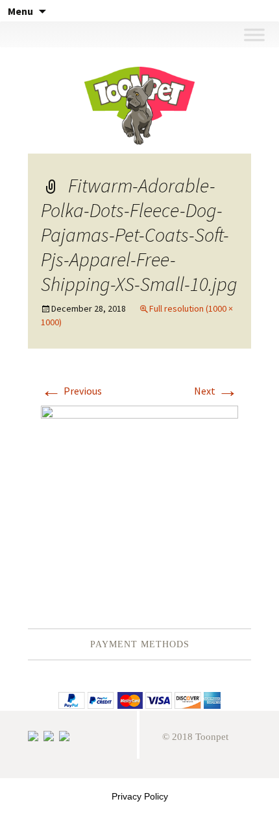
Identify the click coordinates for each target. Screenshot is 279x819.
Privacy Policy (140, 796)
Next (216, 390)
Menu (20, 11)
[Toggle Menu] (254, 34)
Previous (71, 390)
